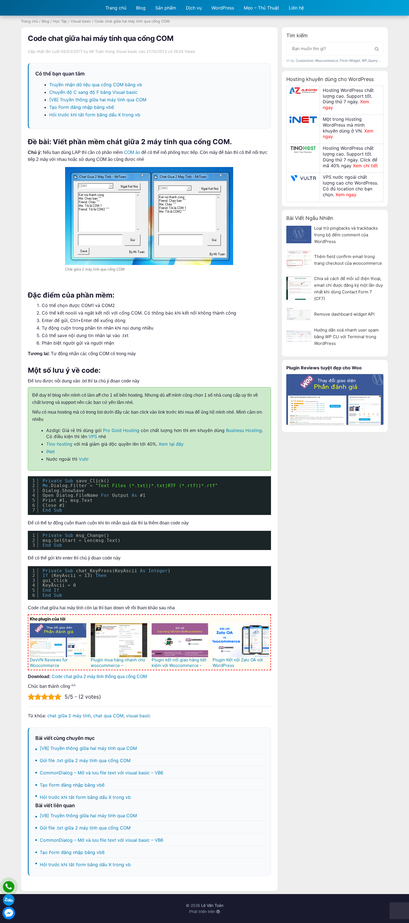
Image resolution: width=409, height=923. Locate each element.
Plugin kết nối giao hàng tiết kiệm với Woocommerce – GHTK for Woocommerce (179, 665)
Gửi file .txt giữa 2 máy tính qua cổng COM (85, 760)
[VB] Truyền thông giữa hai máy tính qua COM (97, 99)
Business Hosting (244, 430)
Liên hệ (296, 8)
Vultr (84, 459)
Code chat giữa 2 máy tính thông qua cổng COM (99, 676)
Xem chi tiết (365, 165)
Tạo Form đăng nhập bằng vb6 (81, 107)
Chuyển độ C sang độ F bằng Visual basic (93, 92)
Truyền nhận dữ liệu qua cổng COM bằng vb (95, 84)
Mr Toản (96, 51)
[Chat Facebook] (8, 913)
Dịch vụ (194, 8)
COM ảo (132, 152)
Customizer (304, 60)
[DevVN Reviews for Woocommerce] (58, 640)
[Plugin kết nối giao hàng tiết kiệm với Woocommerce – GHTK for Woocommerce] (180, 640)
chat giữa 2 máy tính (69, 715)
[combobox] (334, 48)
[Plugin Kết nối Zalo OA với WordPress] (241, 640)
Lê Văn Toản (212, 905)
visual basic (138, 715)
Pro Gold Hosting (121, 430)
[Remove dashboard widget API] (298, 314)
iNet (50, 451)
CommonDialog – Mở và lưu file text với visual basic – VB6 (101, 772)
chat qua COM (108, 715)
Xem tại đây (171, 444)
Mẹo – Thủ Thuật (261, 8)
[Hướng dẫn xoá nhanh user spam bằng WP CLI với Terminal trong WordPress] (298, 336)
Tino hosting (59, 444)
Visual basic (81, 21)
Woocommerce (326, 60)
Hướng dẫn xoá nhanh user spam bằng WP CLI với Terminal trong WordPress (346, 336)
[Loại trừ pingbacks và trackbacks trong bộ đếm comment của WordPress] (298, 234)
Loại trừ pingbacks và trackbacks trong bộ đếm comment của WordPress (346, 234)
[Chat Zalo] (8, 900)
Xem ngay (346, 194)
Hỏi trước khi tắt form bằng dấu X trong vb (94, 114)
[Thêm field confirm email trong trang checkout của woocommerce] (298, 259)
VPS (92, 436)
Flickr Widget (350, 60)
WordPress (222, 8)
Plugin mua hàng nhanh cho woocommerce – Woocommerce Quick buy (118, 665)
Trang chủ (115, 8)
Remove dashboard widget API (344, 314)
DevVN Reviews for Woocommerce (49, 662)
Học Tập (60, 21)
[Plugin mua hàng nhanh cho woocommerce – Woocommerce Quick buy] (119, 640)
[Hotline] (8, 887)
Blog (141, 8)
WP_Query (370, 60)
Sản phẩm (165, 8)
